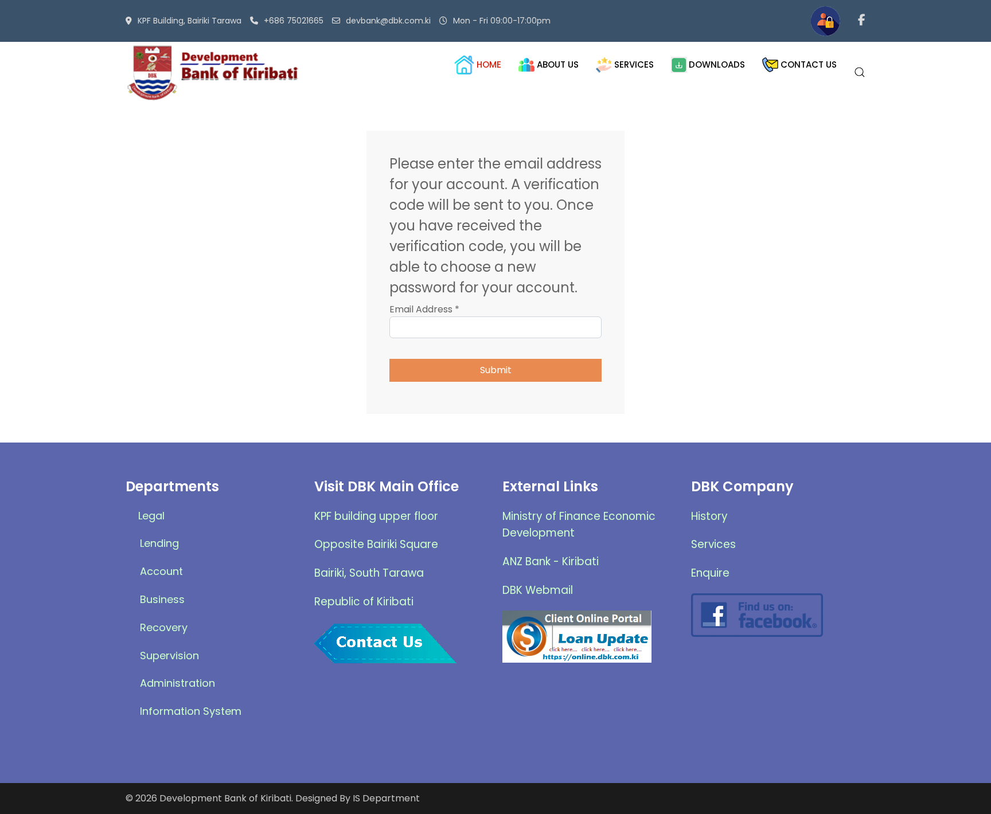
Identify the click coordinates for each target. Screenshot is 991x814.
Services (713, 544)
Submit (496, 370)
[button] (859, 72)
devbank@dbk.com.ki (388, 20)
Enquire (710, 573)
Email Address (424, 309)
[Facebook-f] (861, 21)
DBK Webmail (537, 590)
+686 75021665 (293, 20)
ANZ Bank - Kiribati (550, 561)
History (709, 516)
